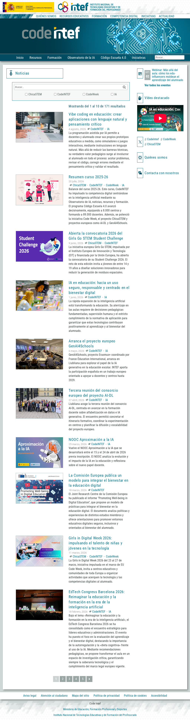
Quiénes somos (156, 157)
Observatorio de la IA (81, 58)
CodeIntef (151, 139)
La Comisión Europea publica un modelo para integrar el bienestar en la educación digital (98, 480)
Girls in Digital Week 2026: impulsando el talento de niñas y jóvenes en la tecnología (95, 543)
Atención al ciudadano (54, 696)
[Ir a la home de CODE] (51, 33)
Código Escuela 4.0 (113, 58)
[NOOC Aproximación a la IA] (39, 452)
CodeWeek (112, 185)
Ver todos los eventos (158, 85)
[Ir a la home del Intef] (89, 7)
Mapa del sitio (80, 696)
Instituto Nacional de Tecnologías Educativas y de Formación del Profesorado (95, 715)
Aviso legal (29, 696)
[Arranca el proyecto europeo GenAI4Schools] (39, 354)
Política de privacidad (106, 696)
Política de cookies (135, 696)
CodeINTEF (97, 129)
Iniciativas (138, 58)
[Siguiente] (89, 679)
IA (108, 129)
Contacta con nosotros (162, 173)
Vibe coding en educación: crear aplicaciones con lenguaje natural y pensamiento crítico (98, 119)
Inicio (20, 58)
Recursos (36, 58)
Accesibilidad (159, 696)
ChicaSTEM (79, 185)
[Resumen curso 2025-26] (39, 190)
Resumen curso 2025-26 (88, 177)
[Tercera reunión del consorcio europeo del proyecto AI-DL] (39, 403)
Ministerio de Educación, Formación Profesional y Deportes (95, 709)
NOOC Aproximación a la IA (91, 439)
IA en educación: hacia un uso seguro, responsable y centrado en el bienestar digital (99, 287)
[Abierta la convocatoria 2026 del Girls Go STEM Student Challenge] (39, 246)
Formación (55, 58)
